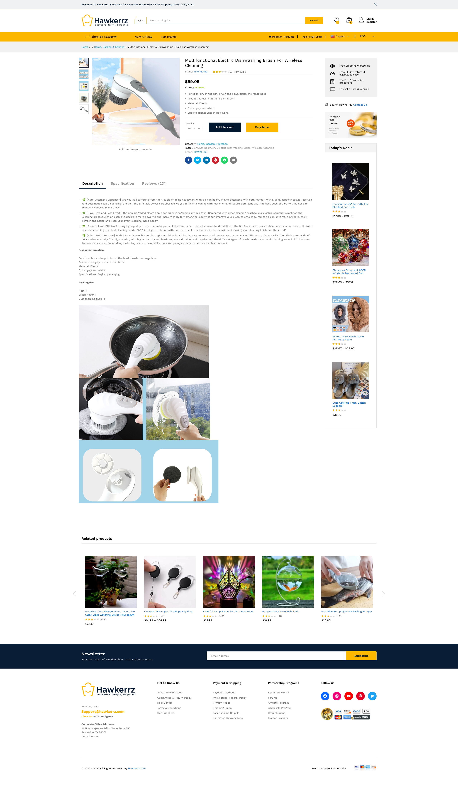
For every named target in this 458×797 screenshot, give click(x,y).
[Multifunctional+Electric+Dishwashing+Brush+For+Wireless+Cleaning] (197, 160)
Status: (189, 87)
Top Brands (168, 36)
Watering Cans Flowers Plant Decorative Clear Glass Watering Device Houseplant (110, 613)
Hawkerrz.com (137, 768)
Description (92, 183)
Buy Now (262, 127)
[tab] (92, 185)
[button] (338, 606)
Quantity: (189, 123)
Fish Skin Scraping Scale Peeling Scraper (346, 611)
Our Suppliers (165, 712)
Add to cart (225, 127)
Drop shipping (276, 712)
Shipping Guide (222, 707)
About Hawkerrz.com (170, 692)
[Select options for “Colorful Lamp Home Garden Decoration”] (220, 606)
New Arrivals (143, 36)
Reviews (237, 71)
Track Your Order (311, 36)
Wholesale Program (279, 707)
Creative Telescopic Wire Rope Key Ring (168, 611)
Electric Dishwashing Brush (234, 147)
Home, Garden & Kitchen (212, 143)
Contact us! (360, 104)
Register (371, 21)
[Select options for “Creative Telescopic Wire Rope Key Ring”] (161, 606)
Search (314, 20)
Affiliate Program (278, 702)
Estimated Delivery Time (228, 717)
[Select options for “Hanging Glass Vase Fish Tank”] (279, 606)
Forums (272, 697)
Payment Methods (224, 692)
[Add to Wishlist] (286, 127)
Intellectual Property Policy (229, 697)
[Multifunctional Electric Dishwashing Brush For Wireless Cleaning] (188, 160)
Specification (122, 183)
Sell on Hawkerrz (278, 692)
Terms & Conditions (169, 707)
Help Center (164, 702)
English (340, 36)
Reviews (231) (154, 183)
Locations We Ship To (226, 712)
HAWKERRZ (201, 71)
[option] (110, 593)
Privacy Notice (221, 702)
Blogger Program (278, 717)
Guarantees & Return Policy (174, 697)
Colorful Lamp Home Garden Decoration (228, 611)
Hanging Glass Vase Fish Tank (280, 611)
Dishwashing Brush (203, 147)
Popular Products (282, 36)
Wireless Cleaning (263, 147)
